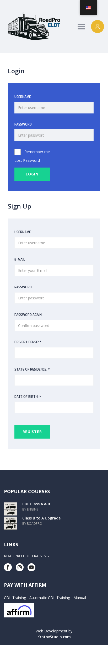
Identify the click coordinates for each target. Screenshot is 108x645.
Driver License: (27, 342)
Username (22, 97)
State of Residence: (32, 369)
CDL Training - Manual (67, 597)
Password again (28, 315)
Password (23, 124)
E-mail (19, 260)
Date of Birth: (27, 396)
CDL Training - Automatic (25, 597)
